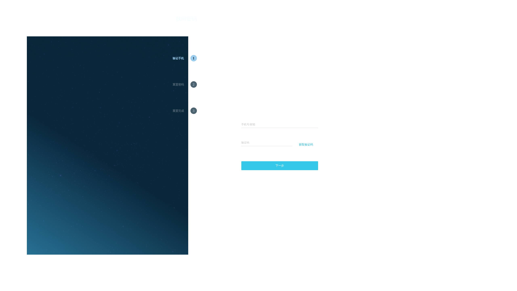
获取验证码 (306, 144)
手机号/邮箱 (248, 124)
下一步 (279, 165)
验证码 (245, 142)
